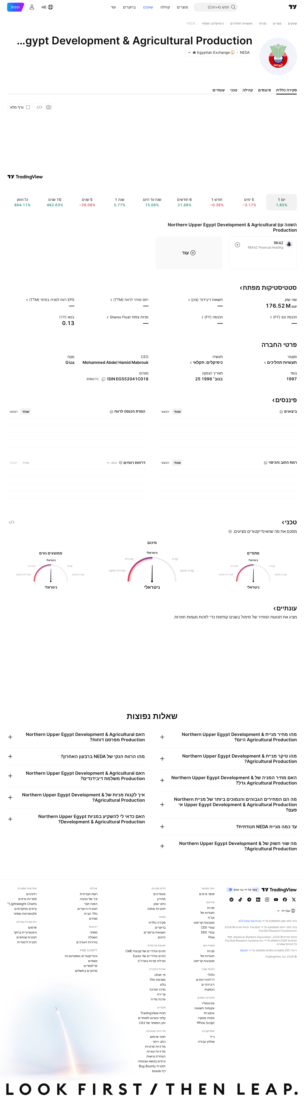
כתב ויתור (159, 1041)
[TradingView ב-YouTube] (276, 899)
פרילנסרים (90, 966)
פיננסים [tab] (264, 90)
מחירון (161, 899)
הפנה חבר (90, 904)
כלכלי (211, 974)
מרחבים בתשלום (86, 970)
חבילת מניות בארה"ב (152, 961)
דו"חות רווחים (205, 979)
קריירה (161, 994)
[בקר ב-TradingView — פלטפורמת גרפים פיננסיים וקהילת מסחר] (25, 177)
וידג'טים (31, 894)
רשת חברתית (88, 894)
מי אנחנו (160, 974)
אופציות (209, 1013)
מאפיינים (159, 894)
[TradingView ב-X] (294, 899)
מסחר (93, 932)
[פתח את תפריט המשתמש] (31, 7)
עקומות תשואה (205, 1008)
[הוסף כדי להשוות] (237, 245)
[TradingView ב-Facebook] (285, 899)
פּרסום (32, 927)
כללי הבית (90, 913)
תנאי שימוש (158, 1036)
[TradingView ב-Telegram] (249, 899)
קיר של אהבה (88, 899)
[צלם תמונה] (49, 107)
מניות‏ (211, 908)
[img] (194, 52)
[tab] (177, 411)
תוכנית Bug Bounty (152, 1066)
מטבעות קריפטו (204, 922)
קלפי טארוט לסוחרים (152, 1018)
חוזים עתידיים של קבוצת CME (145, 951)
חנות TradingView (153, 1013)
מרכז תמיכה (157, 989)
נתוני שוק (160, 904)
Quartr (244, 950)
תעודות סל (207, 913)
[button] (174, 7)
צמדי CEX (208, 927)
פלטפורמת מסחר (25, 913)
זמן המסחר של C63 (152, 1023)
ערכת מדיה (158, 999)
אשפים (92, 961)
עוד (113, 7)
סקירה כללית (157, 922)
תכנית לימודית (27, 942)
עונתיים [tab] (219, 90)
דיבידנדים (208, 984)
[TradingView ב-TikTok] (240, 899)
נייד (212, 1036)
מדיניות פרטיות (155, 1046)
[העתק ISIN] (103, 379)
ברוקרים (129, 7)
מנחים (93, 918)
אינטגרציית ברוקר (25, 932)
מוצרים (182, 7)
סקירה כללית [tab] (286, 90)
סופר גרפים (207, 894)
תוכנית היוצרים (87, 908)
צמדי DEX (208, 932)
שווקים (148, 7)
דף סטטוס (159, 1071)
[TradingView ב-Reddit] (231, 899)
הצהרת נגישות (156, 1056)
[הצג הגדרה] (282, 300)
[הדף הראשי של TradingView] (293, 7)
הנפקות (210, 989)
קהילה (165, 7)
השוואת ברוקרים (155, 932)
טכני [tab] (233, 90)
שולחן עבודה (206, 1041)
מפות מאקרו (206, 1018)
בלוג (163, 984)
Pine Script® (206, 1023)
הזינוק (162, 937)
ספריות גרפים (27, 899)
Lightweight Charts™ (22, 904)
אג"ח (211, 917)
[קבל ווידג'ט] (39, 107)
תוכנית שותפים (26, 937)
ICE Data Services (250, 921)
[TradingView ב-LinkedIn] (258, 899)
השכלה (92, 937)
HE (44, 7)
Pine (211, 937)
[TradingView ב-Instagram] (267, 899)
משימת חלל (158, 979)
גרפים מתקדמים (25, 908)
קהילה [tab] (248, 90)
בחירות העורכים (86, 942)
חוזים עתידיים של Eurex (149, 956)
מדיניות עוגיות (156, 1051)
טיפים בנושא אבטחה (152, 1061)
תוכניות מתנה (156, 908)
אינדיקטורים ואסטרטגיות (81, 956)
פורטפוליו (208, 1003)
